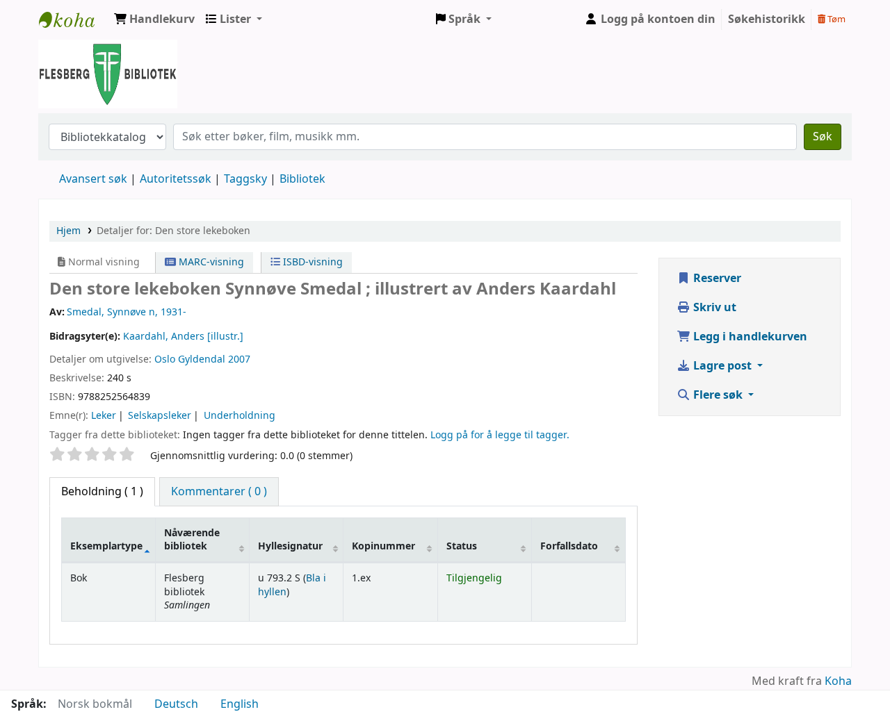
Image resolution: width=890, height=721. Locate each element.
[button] (154, 19)
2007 (239, 359)
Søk (822, 137)
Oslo (164, 359)
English (239, 704)
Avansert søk (93, 179)
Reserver (715, 278)
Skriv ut (713, 307)
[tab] (219, 491)
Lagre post (722, 366)
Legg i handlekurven (748, 337)
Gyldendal (201, 359)
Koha (838, 681)
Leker (103, 415)
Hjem (68, 231)
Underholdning (239, 415)
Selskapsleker (159, 415)
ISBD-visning (311, 262)
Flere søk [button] (717, 395)
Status (461, 546)
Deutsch (176, 704)
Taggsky (245, 179)
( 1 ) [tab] (102, 491)
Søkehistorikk (766, 19)
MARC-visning (210, 262)
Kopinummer (383, 546)
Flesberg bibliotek (73, 19)
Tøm (835, 19)
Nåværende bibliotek (192, 540)
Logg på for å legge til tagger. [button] (499, 435)
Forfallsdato (569, 546)
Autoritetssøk (175, 179)
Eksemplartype (106, 546)
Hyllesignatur (290, 546)
